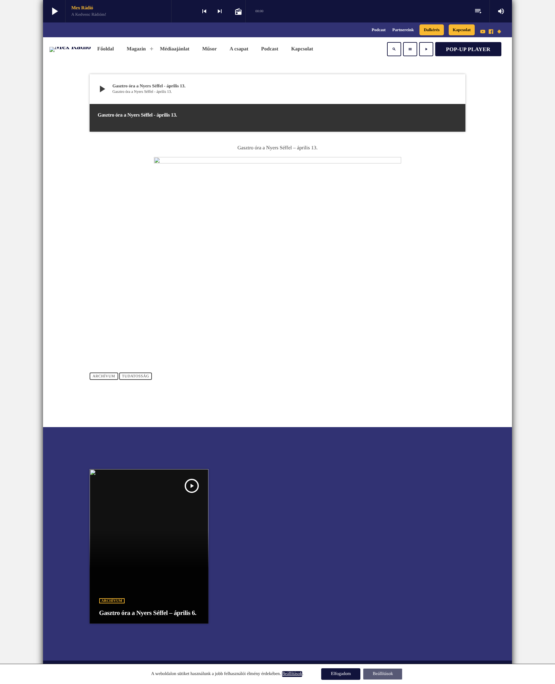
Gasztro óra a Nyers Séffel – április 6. (148, 613)
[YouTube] (482, 32)
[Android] (499, 32)
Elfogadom (341, 673)
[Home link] (70, 49)
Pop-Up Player (468, 49)
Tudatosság (135, 376)
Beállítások (292, 673)
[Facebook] (491, 32)
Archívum (103, 376)
